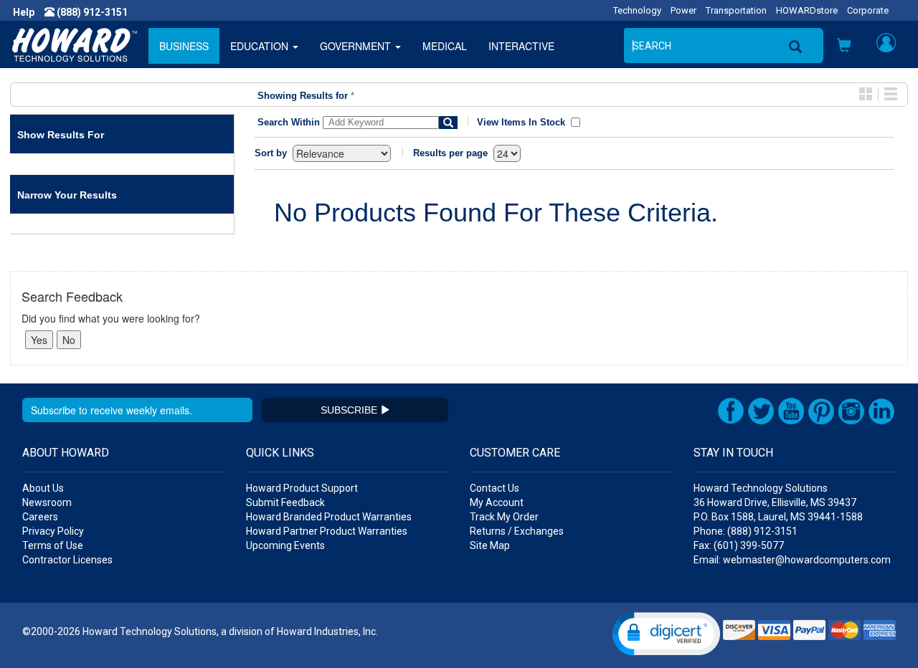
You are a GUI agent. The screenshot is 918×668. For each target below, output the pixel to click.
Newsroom (47, 502)
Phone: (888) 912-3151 (746, 531)
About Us (43, 488)
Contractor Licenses (67, 560)
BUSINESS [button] (184, 46)
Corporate (868, 10)
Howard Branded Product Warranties (329, 517)
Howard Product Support (302, 488)
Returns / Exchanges (517, 531)
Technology (637, 10)
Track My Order (504, 517)
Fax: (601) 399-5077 (739, 545)
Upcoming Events (285, 545)
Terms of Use (52, 545)
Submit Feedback (285, 502)
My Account (497, 502)
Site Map (490, 545)
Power (683, 10)
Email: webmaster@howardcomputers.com (792, 560)
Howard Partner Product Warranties (326, 531)
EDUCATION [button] (260, 46)
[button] (844, 46)
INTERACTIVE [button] (521, 46)
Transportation (736, 10)
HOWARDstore (807, 10)
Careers (40, 517)
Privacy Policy (53, 531)
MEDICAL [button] (444, 46)
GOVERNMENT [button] (357, 46)
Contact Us (494, 488)
